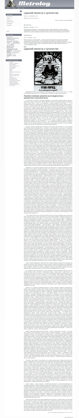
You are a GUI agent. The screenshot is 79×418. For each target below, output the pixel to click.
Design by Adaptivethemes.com (68, 417)
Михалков (9, 41)
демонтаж (10, 46)
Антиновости (9, 23)
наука (9, 55)
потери (9, 54)
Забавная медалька (13, 83)
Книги (19, 8)
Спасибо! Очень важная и (14, 80)
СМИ (8, 43)
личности (11, 39)
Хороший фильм (12, 78)
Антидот (8, 18)
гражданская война (12, 49)
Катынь (14, 54)
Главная (8, 8)
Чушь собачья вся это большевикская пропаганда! (14, 67)
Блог (23, 8)
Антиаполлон (9, 16)
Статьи (13, 8)
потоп (8, 44)
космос (16, 41)
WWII (9, 52)
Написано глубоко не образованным (13, 64)
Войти (8, 31)
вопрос (10, 69)
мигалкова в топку (13, 79)
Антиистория (9, 20)
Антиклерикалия (10, 21)
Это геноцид (12, 85)
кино (12, 44)
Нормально (28, 35)
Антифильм (9, 25)
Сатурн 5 (11, 62)
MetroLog (26, 16)
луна (14, 55)
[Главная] (12, 3)
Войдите (57, 20)
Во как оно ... (28, 25)
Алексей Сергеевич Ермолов (61, 91)
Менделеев (10, 37)
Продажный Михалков (14, 84)
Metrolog (34, 3)
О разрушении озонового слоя (14, 72)
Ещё (8, 57)
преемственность (13, 38)
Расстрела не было (13, 81)
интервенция (16, 51)
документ (37, 18)
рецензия (10, 47)
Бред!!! (10, 70)
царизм (28, 18)
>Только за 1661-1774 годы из (14, 76)
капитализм (32, 18)
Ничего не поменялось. (14, 74)
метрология (15, 52)
